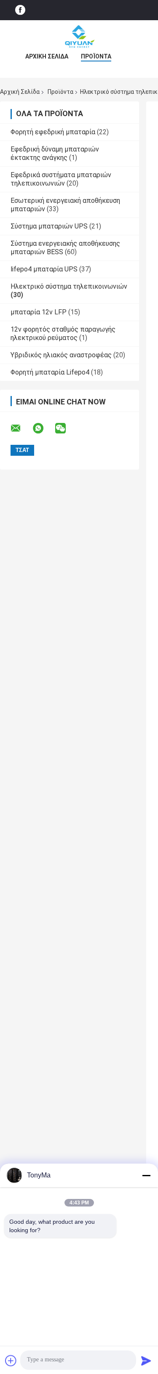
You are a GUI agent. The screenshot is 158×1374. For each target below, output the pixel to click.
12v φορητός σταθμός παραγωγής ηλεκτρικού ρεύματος (63, 333)
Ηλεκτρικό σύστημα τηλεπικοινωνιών (69, 286)
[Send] (146, 1360)
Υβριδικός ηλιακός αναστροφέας (61, 355)
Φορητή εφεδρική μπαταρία (53, 132)
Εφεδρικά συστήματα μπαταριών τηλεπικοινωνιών (61, 179)
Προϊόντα (96, 56)
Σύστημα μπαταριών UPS (49, 226)
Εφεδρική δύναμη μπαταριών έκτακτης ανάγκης (55, 153)
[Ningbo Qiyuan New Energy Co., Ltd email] (21, 428)
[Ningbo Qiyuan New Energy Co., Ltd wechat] (65, 428)
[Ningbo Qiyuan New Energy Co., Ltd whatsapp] (43, 428)
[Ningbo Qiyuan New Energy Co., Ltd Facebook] (20, 10)
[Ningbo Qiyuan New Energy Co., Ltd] (79, 37)
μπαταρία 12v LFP (39, 312)
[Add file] (11, 1360)
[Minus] (146, 1175)
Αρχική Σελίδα (46, 56)
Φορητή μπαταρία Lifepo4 (50, 372)
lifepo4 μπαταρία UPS (44, 269)
